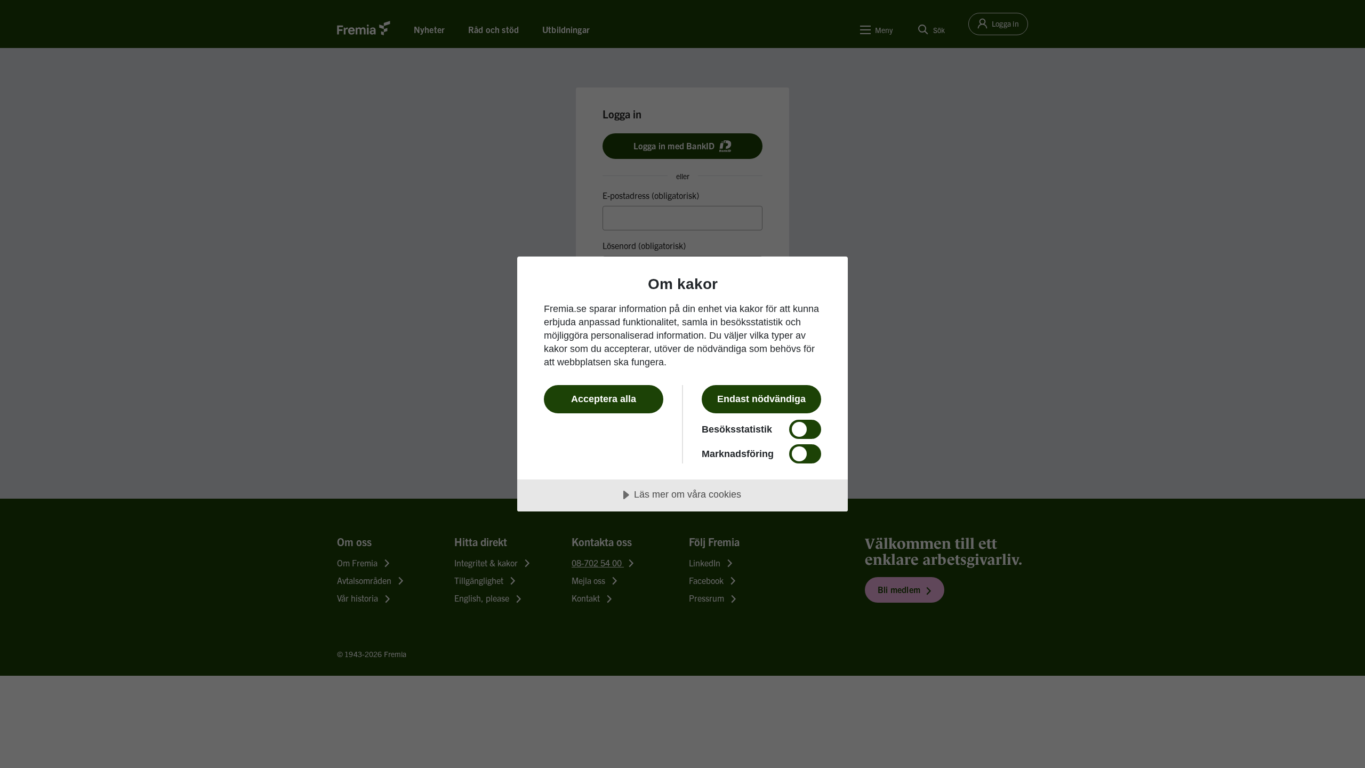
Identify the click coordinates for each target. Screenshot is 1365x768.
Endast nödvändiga (761, 399)
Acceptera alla (603, 399)
